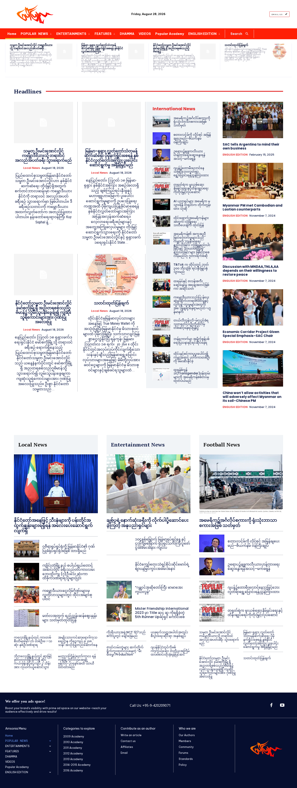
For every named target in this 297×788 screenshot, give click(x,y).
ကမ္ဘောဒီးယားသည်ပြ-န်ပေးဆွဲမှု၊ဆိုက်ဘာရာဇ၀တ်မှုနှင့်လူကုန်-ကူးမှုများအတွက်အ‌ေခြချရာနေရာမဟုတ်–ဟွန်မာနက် (192, 304)
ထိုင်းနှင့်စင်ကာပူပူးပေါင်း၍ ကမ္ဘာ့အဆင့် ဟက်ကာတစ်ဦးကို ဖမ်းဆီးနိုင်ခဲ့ (192, 357)
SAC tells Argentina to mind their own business (251, 146)
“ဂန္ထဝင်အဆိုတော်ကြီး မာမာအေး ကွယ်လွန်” (159, 589)
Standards (186, 759)
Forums (183, 752)
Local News (31, 168)
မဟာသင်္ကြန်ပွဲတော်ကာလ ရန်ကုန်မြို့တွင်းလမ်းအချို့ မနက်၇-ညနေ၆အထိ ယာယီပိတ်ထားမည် (77, 661)
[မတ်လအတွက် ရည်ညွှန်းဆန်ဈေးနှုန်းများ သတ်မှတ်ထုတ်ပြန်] (26, 618)
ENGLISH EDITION (235, 154)
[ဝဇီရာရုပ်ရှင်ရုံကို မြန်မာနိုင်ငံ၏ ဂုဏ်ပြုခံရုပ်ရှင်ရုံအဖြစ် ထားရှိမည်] (26, 548)
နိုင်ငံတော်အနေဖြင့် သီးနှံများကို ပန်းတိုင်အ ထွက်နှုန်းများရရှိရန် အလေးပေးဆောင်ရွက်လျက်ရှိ (53, 525)
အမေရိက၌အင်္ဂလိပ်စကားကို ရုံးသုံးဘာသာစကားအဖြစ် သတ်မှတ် (192, 122)
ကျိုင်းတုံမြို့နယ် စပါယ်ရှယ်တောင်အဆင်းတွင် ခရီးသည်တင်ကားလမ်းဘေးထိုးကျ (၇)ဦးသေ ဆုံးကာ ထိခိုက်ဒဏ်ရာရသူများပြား (68, 572)
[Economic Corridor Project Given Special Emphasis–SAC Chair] (253, 307)
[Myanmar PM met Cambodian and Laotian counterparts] (253, 181)
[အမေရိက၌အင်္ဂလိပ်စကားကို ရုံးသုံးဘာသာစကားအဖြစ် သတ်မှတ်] (161, 122)
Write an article (131, 735)
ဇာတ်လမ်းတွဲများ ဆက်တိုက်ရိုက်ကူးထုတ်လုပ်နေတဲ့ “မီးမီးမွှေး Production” (125, 651)
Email (124, 752)
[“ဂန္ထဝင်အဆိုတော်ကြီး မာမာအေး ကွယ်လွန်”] (119, 589)
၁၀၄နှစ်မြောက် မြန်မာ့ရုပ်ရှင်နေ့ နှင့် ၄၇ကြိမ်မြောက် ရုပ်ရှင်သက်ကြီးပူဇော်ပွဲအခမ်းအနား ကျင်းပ (162, 543)
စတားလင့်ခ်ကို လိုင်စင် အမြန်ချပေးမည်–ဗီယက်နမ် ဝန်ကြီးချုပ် (192, 138)
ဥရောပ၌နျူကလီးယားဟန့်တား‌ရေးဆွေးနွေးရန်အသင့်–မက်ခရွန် (189, 155)
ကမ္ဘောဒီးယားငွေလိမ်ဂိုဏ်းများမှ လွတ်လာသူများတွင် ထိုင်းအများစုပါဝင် (67, 594)
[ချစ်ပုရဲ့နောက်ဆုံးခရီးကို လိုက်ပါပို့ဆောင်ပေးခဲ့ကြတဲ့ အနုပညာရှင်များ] (148, 483)
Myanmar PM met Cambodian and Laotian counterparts (252, 207)
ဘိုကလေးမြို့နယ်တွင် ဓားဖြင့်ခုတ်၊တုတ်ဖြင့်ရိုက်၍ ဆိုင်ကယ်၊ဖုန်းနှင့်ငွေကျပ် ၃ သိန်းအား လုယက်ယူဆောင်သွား (33, 661)
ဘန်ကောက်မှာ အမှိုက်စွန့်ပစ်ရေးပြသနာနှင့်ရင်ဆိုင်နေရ (191, 341)
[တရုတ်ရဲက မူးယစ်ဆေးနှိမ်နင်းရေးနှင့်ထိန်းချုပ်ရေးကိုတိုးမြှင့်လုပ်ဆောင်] (161, 188)
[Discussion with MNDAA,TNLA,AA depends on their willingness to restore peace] (253, 242)
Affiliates (127, 747)
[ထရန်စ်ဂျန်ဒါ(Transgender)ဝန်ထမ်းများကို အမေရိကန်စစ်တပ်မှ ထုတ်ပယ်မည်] (161, 374)
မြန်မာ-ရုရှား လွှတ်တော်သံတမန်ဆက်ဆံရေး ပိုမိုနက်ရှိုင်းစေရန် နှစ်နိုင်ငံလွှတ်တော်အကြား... (102, 48)
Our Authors (187, 735)
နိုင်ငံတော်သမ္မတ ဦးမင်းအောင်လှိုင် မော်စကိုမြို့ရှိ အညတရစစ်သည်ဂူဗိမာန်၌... (172, 48)
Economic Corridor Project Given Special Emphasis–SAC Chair (251, 333)
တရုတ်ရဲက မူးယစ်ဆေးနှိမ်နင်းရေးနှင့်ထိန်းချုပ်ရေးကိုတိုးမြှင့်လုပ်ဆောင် (191, 188)
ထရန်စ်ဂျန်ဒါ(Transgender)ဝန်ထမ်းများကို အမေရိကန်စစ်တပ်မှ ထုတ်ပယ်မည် (192, 375)
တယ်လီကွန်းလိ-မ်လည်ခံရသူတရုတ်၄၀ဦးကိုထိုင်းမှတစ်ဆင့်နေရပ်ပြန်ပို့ (191, 324)
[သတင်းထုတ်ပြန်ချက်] (279, 51)
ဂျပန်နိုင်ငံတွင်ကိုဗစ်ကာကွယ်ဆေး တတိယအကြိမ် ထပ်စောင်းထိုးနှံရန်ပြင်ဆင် (170, 651)
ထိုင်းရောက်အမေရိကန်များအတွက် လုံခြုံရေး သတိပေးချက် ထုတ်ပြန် (191, 222)
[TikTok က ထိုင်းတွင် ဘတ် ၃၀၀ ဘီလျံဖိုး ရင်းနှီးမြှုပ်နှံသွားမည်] (161, 268)
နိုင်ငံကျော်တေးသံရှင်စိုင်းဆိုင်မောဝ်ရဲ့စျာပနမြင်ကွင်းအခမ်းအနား (162, 566)
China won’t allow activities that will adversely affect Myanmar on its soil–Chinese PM (252, 397)
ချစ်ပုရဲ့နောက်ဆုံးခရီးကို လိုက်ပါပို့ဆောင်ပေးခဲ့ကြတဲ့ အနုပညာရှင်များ (148, 522)
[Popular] (34, 14)
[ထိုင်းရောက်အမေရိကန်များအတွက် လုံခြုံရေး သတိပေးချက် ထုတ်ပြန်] (161, 222)
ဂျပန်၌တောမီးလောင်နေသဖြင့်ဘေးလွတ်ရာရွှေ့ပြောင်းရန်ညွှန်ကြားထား (191, 172)
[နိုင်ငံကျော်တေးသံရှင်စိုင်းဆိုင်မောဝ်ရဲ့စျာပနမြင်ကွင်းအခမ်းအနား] (119, 566)
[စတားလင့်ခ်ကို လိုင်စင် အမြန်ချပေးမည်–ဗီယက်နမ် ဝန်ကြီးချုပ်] (161, 138)
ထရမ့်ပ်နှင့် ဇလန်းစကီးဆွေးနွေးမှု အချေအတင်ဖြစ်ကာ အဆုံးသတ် (191, 285)
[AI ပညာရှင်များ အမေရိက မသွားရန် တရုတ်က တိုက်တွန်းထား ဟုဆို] (161, 205)
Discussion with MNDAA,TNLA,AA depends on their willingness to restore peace (251, 270)
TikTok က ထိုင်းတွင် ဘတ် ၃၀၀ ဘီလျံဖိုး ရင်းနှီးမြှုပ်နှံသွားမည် (191, 268)
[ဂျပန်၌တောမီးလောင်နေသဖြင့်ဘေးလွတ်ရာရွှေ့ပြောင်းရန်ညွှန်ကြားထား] (161, 172)
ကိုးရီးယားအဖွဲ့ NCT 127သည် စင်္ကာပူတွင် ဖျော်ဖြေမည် (126, 634)
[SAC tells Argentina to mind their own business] (253, 120)
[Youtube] (282, 705)
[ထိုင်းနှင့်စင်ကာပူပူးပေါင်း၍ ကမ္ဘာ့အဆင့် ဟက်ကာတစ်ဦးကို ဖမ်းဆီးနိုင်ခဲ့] (161, 357)
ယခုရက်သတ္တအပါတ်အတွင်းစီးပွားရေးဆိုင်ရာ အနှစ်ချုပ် (169, 634)
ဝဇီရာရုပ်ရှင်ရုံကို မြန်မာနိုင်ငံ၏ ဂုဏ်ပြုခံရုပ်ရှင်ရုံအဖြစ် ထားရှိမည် (68, 548)
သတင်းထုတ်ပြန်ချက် (236, 45)
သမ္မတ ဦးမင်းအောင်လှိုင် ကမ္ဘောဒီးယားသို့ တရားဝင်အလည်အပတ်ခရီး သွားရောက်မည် (43, 155)
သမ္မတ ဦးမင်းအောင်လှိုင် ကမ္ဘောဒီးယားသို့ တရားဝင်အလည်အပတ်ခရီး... (31, 46)
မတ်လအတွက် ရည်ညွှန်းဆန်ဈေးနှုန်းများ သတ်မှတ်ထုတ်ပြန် (69, 617)
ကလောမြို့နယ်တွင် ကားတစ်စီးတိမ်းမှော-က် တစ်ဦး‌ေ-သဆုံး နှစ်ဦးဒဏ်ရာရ (33, 641)
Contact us (128, 741)
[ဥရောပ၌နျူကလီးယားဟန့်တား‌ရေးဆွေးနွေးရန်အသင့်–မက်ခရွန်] (161, 155)
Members (185, 741)
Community (186, 747)
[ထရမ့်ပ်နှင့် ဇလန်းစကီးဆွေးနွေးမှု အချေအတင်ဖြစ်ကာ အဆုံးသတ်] (161, 285)
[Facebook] (271, 705)
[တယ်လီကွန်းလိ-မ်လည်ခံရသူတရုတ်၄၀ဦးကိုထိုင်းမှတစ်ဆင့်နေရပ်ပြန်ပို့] (161, 324)
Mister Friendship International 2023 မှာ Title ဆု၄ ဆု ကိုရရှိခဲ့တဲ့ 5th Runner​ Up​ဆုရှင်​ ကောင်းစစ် (162, 612)
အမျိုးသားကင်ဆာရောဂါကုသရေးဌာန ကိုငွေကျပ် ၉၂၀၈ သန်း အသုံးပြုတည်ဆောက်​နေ (77, 641)
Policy (183, 764)
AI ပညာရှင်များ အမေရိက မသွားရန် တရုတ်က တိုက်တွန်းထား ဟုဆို (192, 205)
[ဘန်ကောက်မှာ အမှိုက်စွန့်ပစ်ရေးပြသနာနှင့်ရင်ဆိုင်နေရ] (161, 341)
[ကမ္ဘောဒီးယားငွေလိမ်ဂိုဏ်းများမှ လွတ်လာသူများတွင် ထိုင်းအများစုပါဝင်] (26, 595)
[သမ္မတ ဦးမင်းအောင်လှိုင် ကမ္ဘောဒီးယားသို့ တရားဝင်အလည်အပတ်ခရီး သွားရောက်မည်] (64, 51)
